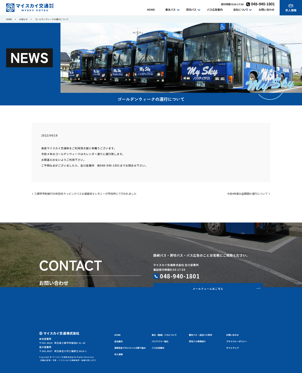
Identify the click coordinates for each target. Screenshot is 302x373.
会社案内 (118, 341)
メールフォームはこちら (208, 288)
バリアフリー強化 (160, 341)
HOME (151, 9)
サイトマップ (232, 347)
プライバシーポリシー (236, 341)
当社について (240, 9)
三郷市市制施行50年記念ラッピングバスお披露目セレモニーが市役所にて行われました (85, 193)
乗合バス (170, 9)
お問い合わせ (266, 9)
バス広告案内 (215, 9)
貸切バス (191, 9)
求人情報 (290, 10)
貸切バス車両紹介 (197, 341)
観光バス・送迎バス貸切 (200, 334)
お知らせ (23, 19)
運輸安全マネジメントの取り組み (130, 347)
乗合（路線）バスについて (164, 334)
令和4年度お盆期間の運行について (247, 193)
